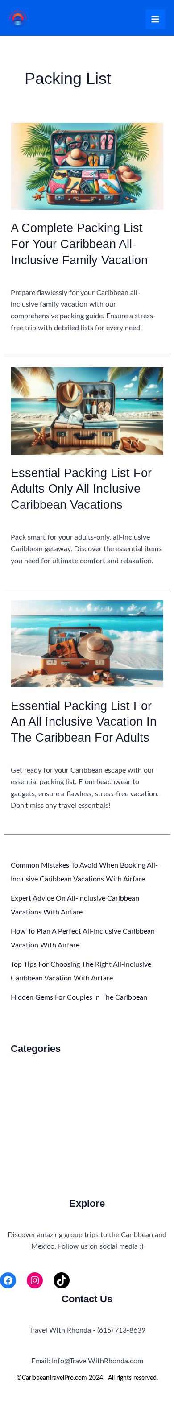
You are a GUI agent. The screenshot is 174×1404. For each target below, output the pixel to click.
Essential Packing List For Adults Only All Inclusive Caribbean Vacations (81, 488)
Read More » (30, 339)
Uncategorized (33, 752)
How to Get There (39, 1093)
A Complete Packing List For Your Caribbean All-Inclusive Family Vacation (79, 243)
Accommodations (38, 275)
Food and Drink (35, 1078)
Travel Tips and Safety (45, 1124)
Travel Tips (27, 1108)
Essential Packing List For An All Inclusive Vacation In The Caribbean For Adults (84, 721)
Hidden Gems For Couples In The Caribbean (79, 997)
